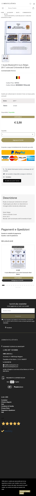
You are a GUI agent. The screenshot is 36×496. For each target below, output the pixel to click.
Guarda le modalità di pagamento (11, 233)
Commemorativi (6, 71)
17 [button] (33, 285)
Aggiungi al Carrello (18, 140)
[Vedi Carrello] (34, 8)
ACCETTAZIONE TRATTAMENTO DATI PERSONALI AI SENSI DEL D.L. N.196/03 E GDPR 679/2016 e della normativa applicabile (18, 321)
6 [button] (13, 285)
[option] (18, 38)
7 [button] (15, 285)
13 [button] (26, 285)
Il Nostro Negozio (6, 402)
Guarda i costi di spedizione (9, 236)
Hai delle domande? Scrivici (12, 181)
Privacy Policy (5, 408)
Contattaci (8, 177)
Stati (2, 404)
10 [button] (20, 285)
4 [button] (9, 285)
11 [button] (22, 285)
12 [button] (24, 285)
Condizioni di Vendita (7, 406)
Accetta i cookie (24, 491)
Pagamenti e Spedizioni (8, 410)
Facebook (9, 327)
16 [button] (31, 285)
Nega (21, 493)
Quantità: (4, 131)
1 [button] (3, 285)
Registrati (18, 316)
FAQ (2, 412)
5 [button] (11, 285)
